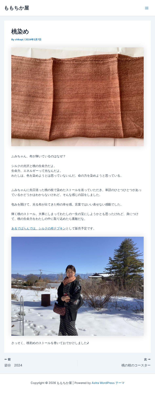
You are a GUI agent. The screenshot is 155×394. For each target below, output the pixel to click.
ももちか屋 (16, 8)
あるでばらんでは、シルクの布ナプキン (38, 228)
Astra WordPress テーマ (108, 383)
